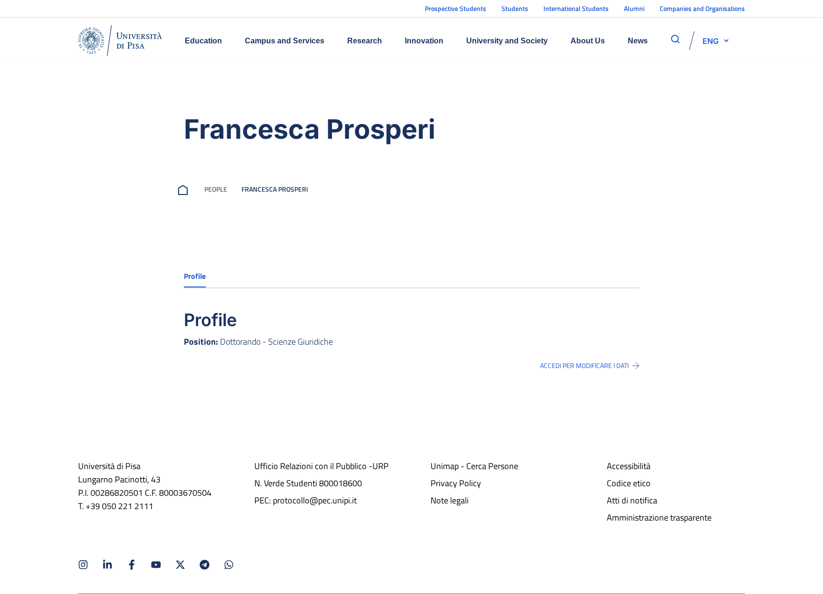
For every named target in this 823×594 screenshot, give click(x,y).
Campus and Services (284, 41)
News (638, 41)
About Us (588, 41)
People (215, 189)
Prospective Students (455, 8)
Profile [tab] (195, 276)
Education (203, 41)
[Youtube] (156, 565)
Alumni (634, 8)
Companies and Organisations (702, 8)
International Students (576, 8)
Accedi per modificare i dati (584, 365)
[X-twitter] (180, 565)
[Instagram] (83, 565)
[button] (710, 40)
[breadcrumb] (184, 189)
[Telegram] (205, 565)
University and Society (507, 41)
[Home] (120, 40)
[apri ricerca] (675, 39)
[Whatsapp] (229, 565)
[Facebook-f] (132, 565)
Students (515, 8)
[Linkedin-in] (107, 565)
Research (364, 41)
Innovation (424, 41)
